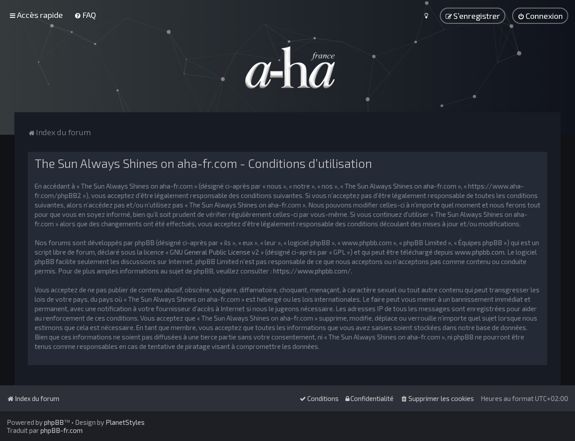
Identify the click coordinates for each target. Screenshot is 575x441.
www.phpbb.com (479, 252)
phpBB (54, 422)
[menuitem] (85, 15)
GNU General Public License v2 (214, 252)
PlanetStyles (125, 422)
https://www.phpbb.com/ (312, 271)
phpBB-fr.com (61, 430)
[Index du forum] (287, 67)
